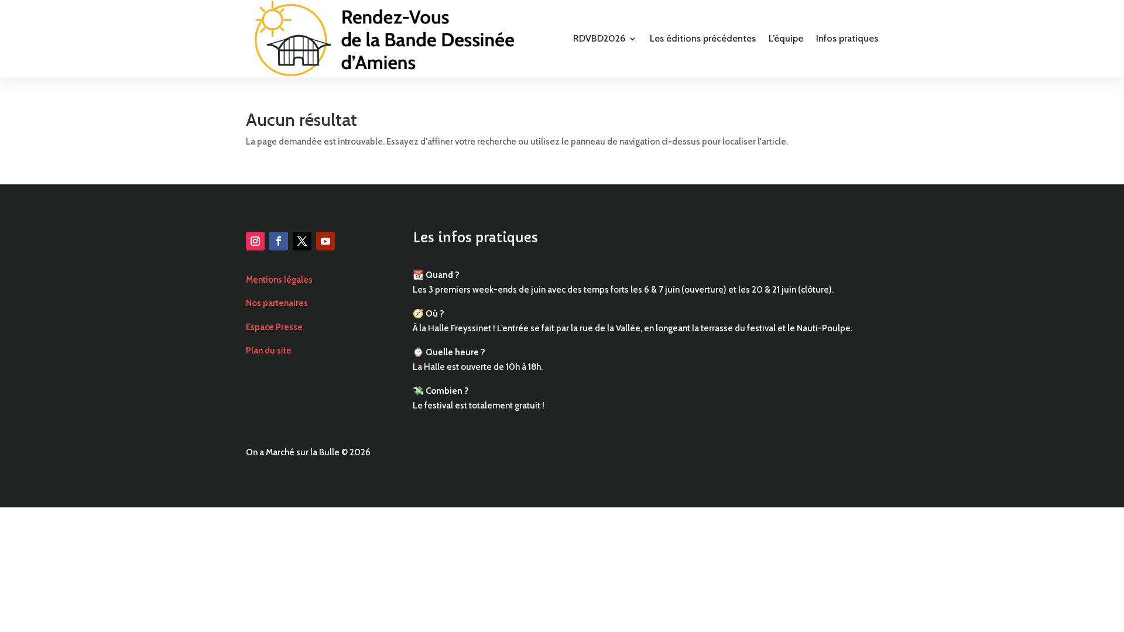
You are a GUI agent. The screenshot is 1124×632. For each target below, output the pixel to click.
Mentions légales (279, 279)
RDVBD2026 (599, 38)
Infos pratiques (847, 38)
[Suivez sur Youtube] (325, 241)
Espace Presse (274, 327)
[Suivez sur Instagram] (255, 241)
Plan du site (269, 350)
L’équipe (786, 38)
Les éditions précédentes (703, 38)
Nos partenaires (277, 303)
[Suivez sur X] (302, 241)
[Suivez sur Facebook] (278, 241)
